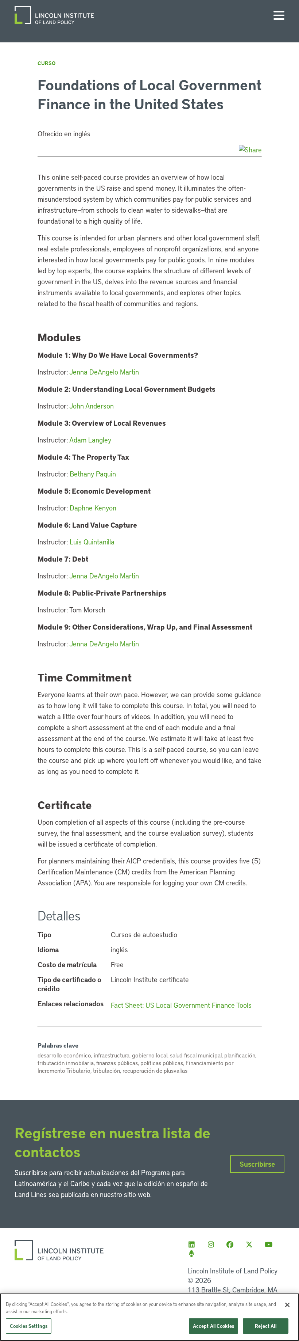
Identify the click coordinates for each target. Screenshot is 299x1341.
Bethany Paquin (93, 473)
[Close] (287, 1305)
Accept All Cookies (213, 1326)
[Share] (250, 149)
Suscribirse (257, 1164)
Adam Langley (90, 439)
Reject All (265, 1326)
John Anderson (91, 405)
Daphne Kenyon (93, 507)
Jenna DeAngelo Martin (104, 371)
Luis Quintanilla (92, 541)
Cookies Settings (28, 1326)
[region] (149, 1317)
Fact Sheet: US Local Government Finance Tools (181, 1005)
